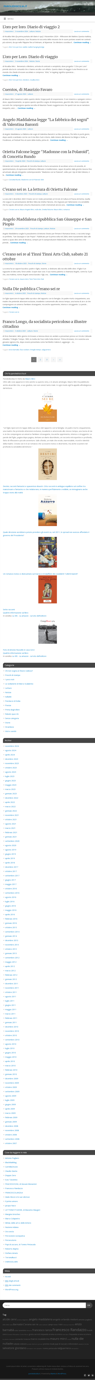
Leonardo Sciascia (22, 1339)
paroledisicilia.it (15, 6)
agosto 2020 (10, 845)
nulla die (38, 209)
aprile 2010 (10, 1061)
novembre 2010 (12, 1031)
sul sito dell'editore (38, 615)
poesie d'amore (32, 1344)
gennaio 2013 (11, 953)
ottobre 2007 (11, 1143)
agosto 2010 (10, 1044)
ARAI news (9, 1325)
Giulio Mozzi (24, 1334)
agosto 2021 (10, 823)
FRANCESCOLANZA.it (14, 1192)
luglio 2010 (9, 1048)
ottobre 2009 (11, 1087)
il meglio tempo (35, 350)
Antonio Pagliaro (12, 1158)
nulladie (8, 696)
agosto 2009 (10, 1096)
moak (69, 1339)
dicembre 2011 (11, 983)
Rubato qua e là (11, 714)
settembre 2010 (12, 1039)
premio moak (48, 1344)
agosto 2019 (10, 849)
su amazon (23, 615)
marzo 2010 (10, 1065)
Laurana (11, 1339)
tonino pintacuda (50, 1348)
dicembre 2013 (11, 940)
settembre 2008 (12, 1139)
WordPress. (62, 1373)
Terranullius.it (11, 1257)
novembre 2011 (12, 988)
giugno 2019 (10, 854)
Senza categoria (12, 718)
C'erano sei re (14, 209)
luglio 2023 (9, 776)
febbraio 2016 (11, 918)
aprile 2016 (10, 914)
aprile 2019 (10, 858)
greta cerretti (34, 1334)
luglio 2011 (9, 1001)
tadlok (25, 47)
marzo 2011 (10, 1013)
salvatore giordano (14, 1348)
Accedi (8, 1276)
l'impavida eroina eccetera (80, 1334)
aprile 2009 (10, 1108)
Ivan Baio (66, 1334)
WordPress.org (11, 1289)
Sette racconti (9, 609)
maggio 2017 (10, 884)
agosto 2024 (10, 750)
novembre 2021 (12, 815)
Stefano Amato (11, 1253)
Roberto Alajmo (12, 1249)
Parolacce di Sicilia (12, 701)
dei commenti (12, 1285)
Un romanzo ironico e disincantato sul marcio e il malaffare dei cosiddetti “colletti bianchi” (40, 574)
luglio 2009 (9, 1100)
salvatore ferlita (84, 1344)
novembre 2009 (12, 1083)
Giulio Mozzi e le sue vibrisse (17, 1197)
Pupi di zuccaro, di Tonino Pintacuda (20, 1244)
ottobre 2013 (11, 949)
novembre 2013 (12, 944)
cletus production (69, 1325)
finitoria (29, 1330)
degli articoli (12, 1281)
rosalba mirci (34, 80)
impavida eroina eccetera (51, 1334)
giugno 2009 (10, 1104)
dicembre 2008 (11, 1126)
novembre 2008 (12, 1130)
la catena (6, 1339)
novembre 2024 (12, 746)
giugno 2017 (10, 880)
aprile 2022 (10, 802)
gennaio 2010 (11, 1074)
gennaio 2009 (11, 1121)
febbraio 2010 (11, 1070)
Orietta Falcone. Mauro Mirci (52, 209)
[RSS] (92, 5)
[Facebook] (85, 5)
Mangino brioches (12, 1214)
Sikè (42, 180)
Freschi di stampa (33, 161)
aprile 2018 (10, 862)
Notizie (38, 31)
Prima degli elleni (12, 709)
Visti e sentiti (10, 731)
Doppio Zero (10, 1175)
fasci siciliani (24, 350)
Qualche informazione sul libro (15, 612)
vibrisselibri (75, 1348)
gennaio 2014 (11, 936)
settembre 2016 (12, 893)
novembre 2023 (12, 763)
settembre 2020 (12, 841)
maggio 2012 (10, 962)
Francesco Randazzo (14, 1188)
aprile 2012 (10, 966)
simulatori (30, 1348)
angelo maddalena (40, 1319)
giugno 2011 (10, 1005)
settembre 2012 (12, 957)
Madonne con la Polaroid (30, 180)
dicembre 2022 (11, 798)
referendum (73, 1344)
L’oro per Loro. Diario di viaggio (30, 56)
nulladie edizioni (20, 1344)
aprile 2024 (10, 754)
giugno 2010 (10, 1052)
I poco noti (9, 679)
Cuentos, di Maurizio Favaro (27, 89)
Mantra (53, 1373)
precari (40, 1344)
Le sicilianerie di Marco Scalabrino (19, 683)
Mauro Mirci (30, 379)
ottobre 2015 (11, 927)
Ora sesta (9, 1231)
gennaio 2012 (11, 979)
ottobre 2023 (11, 767)
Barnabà (18, 1324)
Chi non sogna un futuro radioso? (19, 671)
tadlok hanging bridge (36, 47)
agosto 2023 (10, 772)
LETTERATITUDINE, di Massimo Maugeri (22, 1210)
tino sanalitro (38, 1348)
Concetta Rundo (15, 180)
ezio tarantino (20, 1330)
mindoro (26, 80)
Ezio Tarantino (11, 1179)
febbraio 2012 (11, 975)
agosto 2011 (10, 996)
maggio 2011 (10, 1009)
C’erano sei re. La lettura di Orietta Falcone (40, 189)
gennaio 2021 (11, 836)
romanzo (66, 209)
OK (88, 1305)
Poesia (8, 705)
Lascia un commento (81, 31)
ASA (10, 47)
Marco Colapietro (12, 1218)
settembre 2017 (12, 875)
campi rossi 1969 (55, 1324)
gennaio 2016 (11, 923)
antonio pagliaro (85, 1319)
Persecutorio (10, 1240)
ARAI (4, 1325)
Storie (37, 61)
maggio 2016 (10, 910)
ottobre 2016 (11, 888)
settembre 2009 (12, 1091)
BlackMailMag (11, 1162)
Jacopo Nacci (10, 1205)
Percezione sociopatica (15, 1236)
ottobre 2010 (11, 1035)
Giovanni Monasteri (13, 1334)
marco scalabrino (40, 1338)
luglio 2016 (9, 901)
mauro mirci (24, 279)
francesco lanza (42, 1330)
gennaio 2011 (11, 1022)
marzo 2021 (10, 828)
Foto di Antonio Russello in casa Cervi (19, 650)
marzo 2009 (10, 1113)
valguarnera (46, 350)
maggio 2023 (10, 785)
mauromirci (9, 31)
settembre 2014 (12, 931)
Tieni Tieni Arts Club (36, 279)
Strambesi (9, 727)
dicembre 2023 (11, 759)
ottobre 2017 (11, 871)
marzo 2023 (10, 789)
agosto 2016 (10, 897)
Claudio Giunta (11, 1171)
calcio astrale (43, 1325)
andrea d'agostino (23, 1320)
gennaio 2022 (11, 811)
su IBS (15, 615)
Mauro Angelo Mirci (27, 209)
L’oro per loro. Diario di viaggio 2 (31, 27)
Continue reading (82, 42)
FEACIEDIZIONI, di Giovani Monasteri (21, 1184)
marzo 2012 (10, 970)
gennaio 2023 (11, 793)
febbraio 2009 (11, 1117)
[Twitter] (88, 5)
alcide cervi (10, 1319)
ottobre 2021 (11, 819)
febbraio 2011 (11, 1018)
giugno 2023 (10, 780)
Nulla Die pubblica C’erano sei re (31, 288)
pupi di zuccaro (61, 1344)
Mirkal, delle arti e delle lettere (18, 1223)
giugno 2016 (10, 906)
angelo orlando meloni (65, 1319)
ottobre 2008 (11, 1134)
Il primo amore (11, 1201)
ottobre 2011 (11, 992)
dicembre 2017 (11, 867)
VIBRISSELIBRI (11, 1261)
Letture (32, 31)
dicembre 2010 (11, 1026)
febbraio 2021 (11, 832)
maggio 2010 (10, 1057)
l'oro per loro (17, 47)
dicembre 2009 (11, 1078)
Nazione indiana (11, 1227)
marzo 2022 (10, 806)
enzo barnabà (14, 350)
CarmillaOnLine (11, 1166)
